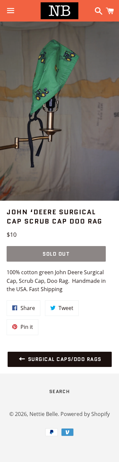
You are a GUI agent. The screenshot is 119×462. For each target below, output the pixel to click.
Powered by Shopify (85, 414)
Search (59, 391)
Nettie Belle (43, 414)
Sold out (56, 254)
